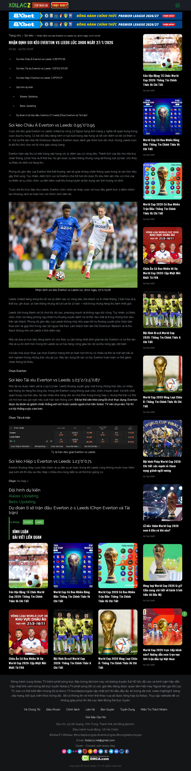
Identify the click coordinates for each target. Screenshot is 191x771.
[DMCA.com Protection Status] (95, 757)
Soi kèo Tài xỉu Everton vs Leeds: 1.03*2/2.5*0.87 (42, 68)
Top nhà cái (41, 5)
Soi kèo (28, 35)
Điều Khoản (53, 709)
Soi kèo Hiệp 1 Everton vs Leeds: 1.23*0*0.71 (39, 77)
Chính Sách (73, 709)
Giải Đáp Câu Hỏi (95, 717)
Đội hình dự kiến (24, 87)
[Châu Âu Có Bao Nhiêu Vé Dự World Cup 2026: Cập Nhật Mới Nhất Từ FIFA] (28, 632)
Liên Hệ (90, 709)
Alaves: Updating (28, 96)
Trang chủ (15, 35)
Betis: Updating (28, 105)
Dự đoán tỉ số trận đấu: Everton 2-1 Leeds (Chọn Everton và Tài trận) (51, 115)
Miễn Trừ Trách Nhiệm (154, 709)
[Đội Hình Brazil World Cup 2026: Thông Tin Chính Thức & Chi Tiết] (73, 632)
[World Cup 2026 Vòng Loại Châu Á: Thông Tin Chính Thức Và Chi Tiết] (117, 632)
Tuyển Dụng (127, 709)
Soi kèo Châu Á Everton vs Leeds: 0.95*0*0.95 (40, 59)
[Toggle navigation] (177, 5)
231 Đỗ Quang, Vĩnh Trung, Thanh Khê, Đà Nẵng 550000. (101, 724)
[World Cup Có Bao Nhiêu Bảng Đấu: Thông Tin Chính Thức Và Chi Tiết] (73, 565)
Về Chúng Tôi (32, 709)
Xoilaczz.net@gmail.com (100, 740)
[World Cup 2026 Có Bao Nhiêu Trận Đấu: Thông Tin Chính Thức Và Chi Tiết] (117, 565)
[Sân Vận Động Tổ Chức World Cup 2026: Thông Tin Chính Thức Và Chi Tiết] (28, 565)
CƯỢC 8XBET (59, 5)
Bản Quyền (107, 709)
